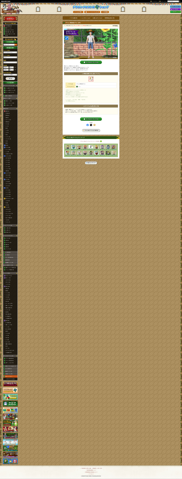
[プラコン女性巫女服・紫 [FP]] (108, 153)
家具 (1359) (8, 286)
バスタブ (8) (8, 299)
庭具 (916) (7, 320)
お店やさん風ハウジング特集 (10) (10, 34)
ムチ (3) (7, 132)
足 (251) (7, 187)
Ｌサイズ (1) (8, 284)
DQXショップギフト (8, 376)
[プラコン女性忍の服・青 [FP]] (73, 147)
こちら (85, 112)
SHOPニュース (175, 12)
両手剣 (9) (7, 115)
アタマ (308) (8, 147)
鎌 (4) (7, 143)
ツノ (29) (7, 151)
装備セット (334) (9, 100)
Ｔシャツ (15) (8, 168)
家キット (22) (8, 277)
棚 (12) (7, 331)
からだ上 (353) (8, 155)
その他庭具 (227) (9, 352)
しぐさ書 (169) (7, 252)
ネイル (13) (8, 185)
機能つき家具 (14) (9, 307)
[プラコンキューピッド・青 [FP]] (108, 147)
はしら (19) (8, 341)
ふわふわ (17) (8, 209)
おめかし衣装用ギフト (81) (8, 265)
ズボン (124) (8, 175)
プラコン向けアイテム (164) (8, 355)
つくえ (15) (8, 333)
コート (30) (8, 166)
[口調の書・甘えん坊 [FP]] (91, 147)
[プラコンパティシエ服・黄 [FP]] (114, 153)
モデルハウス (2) (9, 275)
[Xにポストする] (91, 125)
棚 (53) (7, 290)
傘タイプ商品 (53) (9, 217)
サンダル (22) (8, 196)
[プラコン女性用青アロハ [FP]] (67, 153)
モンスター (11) (8, 242)
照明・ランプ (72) (9, 324)
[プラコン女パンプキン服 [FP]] (91, 153)
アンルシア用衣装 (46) (10, 269)
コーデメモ (175, 9)
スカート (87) (8, 177)
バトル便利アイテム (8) (10, 88)
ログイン (10, 18)
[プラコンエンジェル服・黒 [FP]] (85, 153)
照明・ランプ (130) (9, 305)
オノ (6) (7, 126)
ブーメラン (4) (8, 138)
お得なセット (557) (6, 98)
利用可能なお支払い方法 (109, 17)
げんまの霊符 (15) (8, 368)
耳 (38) (7, 202)
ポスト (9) (7, 348)
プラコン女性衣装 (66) (10, 360)
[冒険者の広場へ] (9, 11)
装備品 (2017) (5, 108)
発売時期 (5, 65)
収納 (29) (7, 288)
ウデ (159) (7, 179)
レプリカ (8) (8, 238)
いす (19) (7, 335)
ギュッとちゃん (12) (9, 213)
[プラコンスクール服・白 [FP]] (102, 147)
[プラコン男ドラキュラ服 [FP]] (79, 147)
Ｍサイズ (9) (8, 282)
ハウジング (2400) (6, 273)
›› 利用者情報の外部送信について (91, 472)
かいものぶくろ (175, 6)
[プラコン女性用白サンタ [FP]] (79, 153)
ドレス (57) (8, 160)
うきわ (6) (7, 219)
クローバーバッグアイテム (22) (8, 85)
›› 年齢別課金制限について (91, 470)
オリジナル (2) (8, 248)
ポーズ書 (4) (7, 254)
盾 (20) (7, 145)
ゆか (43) (7, 337)
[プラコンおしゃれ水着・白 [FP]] (73, 153)
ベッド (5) (7, 326)
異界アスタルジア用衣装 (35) (11, 267)
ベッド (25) (8, 292)
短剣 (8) (7, 117)
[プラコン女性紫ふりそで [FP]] (102, 153)
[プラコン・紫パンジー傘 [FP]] (114, 147)
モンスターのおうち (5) (10, 350)
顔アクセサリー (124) (9, 198)
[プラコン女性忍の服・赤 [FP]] (96, 153)
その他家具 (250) (9, 318)
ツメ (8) (7, 130)
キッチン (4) (8, 309)
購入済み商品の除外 (7, 72)
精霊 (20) (7, 244)
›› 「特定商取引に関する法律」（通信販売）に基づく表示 (91, 468)
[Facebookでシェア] (87, 125)
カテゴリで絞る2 (7, 55)
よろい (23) (8, 164)
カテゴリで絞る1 (7, 50)
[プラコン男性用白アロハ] (91, 79)
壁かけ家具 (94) (8, 314)
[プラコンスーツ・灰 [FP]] (67, 147)
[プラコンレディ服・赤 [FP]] (85, 147)
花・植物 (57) (8, 316)
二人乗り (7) (8, 230)
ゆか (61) (7, 301)
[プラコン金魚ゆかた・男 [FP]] (96, 147)
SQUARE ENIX (6, 1)
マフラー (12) (8, 215)
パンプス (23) (8, 194)
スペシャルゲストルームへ (10, 384)
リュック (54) (8, 211)
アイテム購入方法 (73, 17)
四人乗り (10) (8, 232)
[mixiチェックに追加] (94, 125)
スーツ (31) (8, 162)
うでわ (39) (8, 181)
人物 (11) (7, 240)
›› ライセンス (91, 473)
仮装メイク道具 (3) (8, 95)
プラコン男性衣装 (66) (10, 358)
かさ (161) (7, 207)
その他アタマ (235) (9, 153)
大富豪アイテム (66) (8, 373)
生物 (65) (7, 246)
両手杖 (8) (7, 121)
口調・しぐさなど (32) (10, 362)
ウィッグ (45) (8, 149)
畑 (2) (7, 346)
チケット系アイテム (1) (10, 92)
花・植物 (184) (8, 322)
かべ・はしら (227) (9, 303)
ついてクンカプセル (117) (8, 235)
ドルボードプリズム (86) (7, 225)
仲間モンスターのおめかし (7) (10, 366)
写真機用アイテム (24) (9, 262)
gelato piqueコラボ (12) (9, 29)
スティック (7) (8, 119)
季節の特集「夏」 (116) (9, 31)
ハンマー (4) (8, 136)
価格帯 (5, 60)
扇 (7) (7, 134)
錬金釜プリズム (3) (8, 371)
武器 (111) (7, 111)
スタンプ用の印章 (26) (9, 257)
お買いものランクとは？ (97, 17)
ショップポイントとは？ (86, 17)
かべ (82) (7, 339)
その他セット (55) (9, 105)
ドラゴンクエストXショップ (91, 7)
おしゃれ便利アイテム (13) (10, 90)
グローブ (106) (8, 183)
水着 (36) (7, 170)
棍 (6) (7, 128)
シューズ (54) (8, 192)
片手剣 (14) (8, 113)
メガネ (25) (8, 200)
